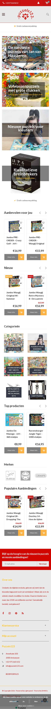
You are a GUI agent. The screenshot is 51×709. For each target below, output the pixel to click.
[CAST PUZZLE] (37, 390)
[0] (46, 3)
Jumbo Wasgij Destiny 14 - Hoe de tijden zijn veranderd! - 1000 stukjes (36, 516)
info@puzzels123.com (14, 666)
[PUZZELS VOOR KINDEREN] (37, 343)
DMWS (44, 691)
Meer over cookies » (26, 706)
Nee (36, 701)
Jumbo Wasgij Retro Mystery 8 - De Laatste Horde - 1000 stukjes (36, 295)
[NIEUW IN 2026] (14, 343)
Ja (23, 701)
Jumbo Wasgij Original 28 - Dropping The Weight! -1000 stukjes (13, 516)
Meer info (11, 257)
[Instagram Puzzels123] (10, 613)
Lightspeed (29, 691)
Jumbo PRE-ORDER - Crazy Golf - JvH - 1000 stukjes (13, 240)
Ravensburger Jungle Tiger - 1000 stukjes (36, 433)
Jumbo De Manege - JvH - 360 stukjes (13, 433)
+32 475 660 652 (13, 662)
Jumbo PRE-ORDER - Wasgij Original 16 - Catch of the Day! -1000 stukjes (36, 240)
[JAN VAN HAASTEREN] (37, 366)
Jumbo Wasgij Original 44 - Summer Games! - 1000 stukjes (13, 295)
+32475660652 (11, 3)
